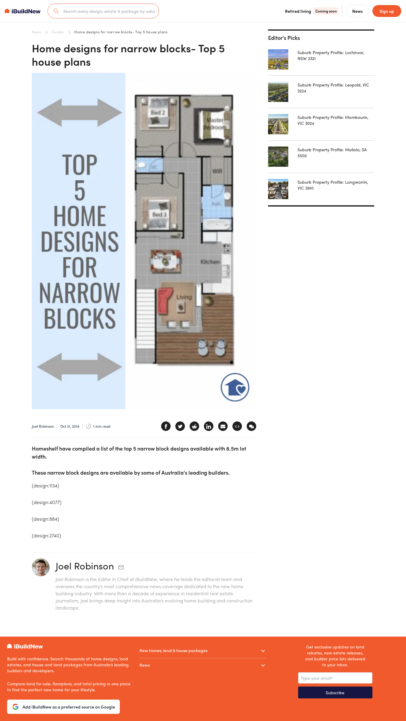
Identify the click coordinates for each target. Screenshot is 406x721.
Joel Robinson (85, 565)
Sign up (387, 11)
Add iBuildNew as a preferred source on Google (69, 707)
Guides (57, 31)
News (36, 31)
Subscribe (335, 692)
